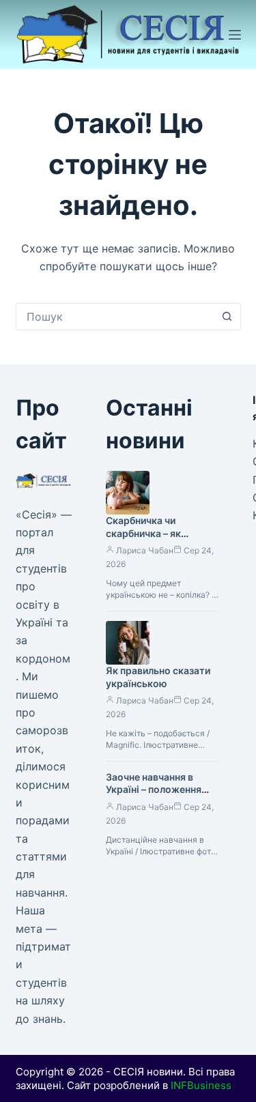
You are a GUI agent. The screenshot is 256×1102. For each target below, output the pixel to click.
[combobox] (115, 316)
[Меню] (235, 35)
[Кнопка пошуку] (227, 317)
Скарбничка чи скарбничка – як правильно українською (143, 539)
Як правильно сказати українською (158, 677)
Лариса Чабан (144, 550)
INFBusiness (201, 1085)
